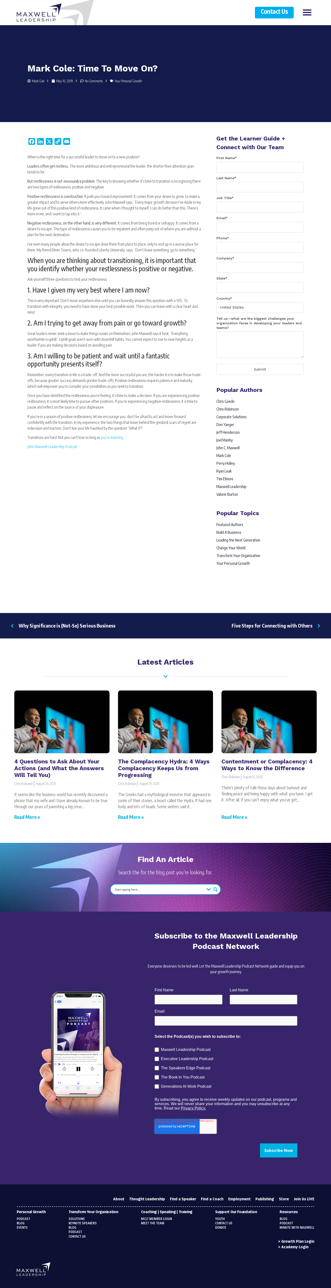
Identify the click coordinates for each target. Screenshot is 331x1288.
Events (22, 1227)
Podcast (23, 1219)
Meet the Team (152, 1223)
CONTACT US (223, 1223)
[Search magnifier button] (215, 889)
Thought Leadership (147, 1199)
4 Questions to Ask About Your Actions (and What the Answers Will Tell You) (59, 768)
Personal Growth (31, 1212)
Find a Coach (212, 1199)
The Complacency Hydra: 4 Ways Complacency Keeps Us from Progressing (164, 768)
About (118, 1199)
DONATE (220, 1227)
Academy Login (294, 1247)
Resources (289, 1212)
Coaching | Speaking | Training (166, 1212)
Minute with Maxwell (297, 1227)
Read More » (27, 817)
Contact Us (274, 12)
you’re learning (112, 437)
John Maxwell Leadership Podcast (52, 446)
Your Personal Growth (128, 81)
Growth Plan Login (297, 1241)
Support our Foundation (236, 1212)
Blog (20, 1223)
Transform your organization (93, 1212)
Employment (239, 1199)
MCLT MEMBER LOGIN (156, 1219)
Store (284, 1199)
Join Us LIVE (304, 1199)
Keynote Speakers (83, 1223)
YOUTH (220, 1219)
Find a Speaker (183, 1199)
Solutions (77, 1219)
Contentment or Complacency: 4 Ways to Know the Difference (267, 765)
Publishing (264, 1199)
